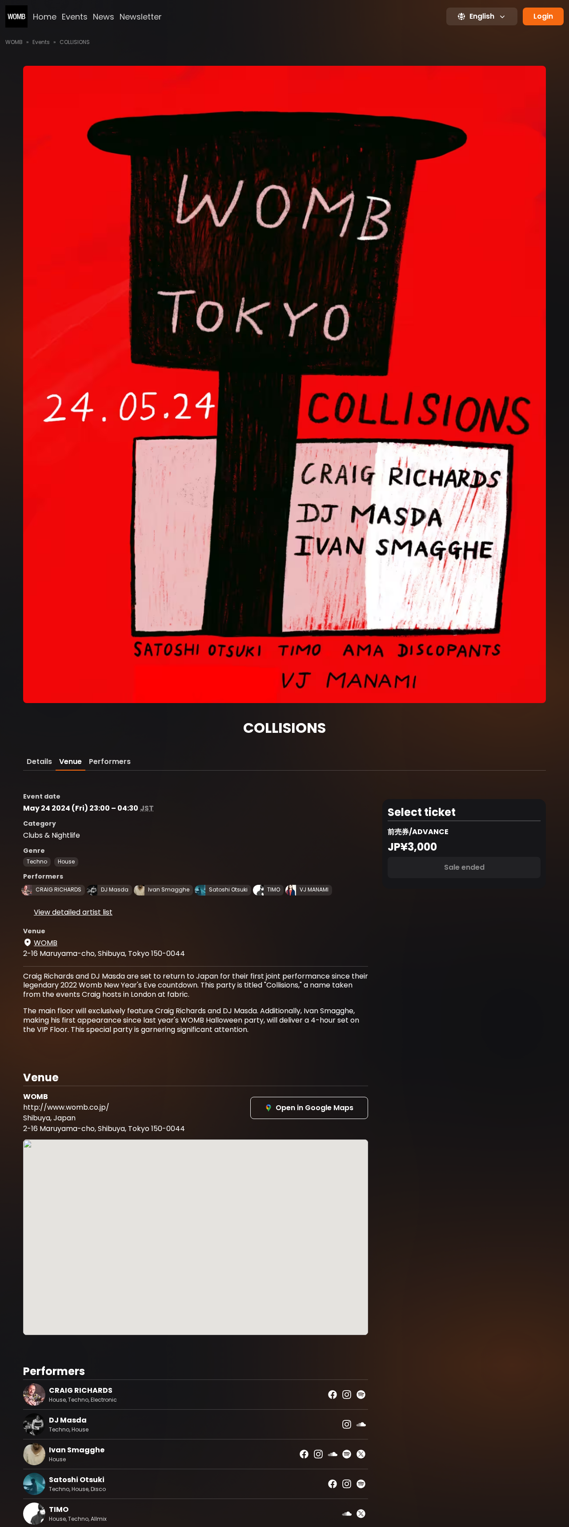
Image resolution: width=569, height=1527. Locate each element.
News (103, 16)
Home (44, 16)
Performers (110, 761)
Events (75, 16)
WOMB (14, 42)
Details (39, 761)
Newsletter (141, 16)
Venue (70, 761)
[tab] (39, 762)
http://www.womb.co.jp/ (66, 1107)
